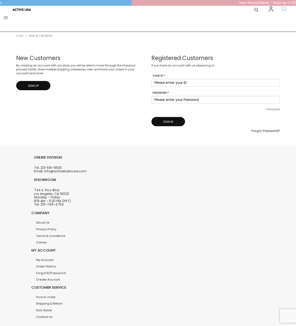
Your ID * (159, 76)
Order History (46, 266)
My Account (44, 260)
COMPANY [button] (40, 212)
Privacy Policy (46, 229)
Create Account (48, 279)
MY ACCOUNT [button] (43, 250)
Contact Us (44, 317)
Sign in (168, 122)
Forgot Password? (266, 131)
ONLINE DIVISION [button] (48, 157)
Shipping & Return (49, 303)
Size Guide (44, 310)
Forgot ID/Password (51, 273)
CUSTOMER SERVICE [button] (48, 287)
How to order (46, 297)
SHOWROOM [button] (45, 179)
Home (20, 36)
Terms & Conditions (50, 236)
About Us (42, 222)
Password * (161, 93)
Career (41, 242)
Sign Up (33, 86)
